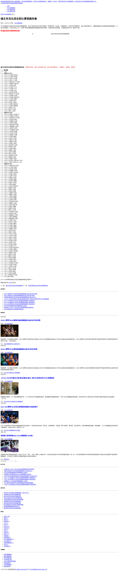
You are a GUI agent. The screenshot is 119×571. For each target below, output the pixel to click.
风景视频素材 (8, 554)
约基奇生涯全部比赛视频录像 (12, 494)
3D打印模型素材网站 (10, 561)
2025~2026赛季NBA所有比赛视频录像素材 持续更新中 (19, 300)
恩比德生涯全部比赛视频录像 (12, 503)
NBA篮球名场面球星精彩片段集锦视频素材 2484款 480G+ (21, 476)
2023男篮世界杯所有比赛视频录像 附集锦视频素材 (19, 482)
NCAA (6, 526)
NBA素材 (14, 344)
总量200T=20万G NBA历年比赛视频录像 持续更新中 (19, 307)
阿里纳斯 (7, 537)
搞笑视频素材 (8, 557)
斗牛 (6, 523)
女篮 (6, 529)
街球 (6, 519)
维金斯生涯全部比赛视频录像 (12, 508)
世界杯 (7, 532)
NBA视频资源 (11, 9)
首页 (8, 6)
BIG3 (6, 534)
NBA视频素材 (11, 8)
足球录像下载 (8, 559)
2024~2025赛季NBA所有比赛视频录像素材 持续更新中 (19, 304)
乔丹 (8, 401)
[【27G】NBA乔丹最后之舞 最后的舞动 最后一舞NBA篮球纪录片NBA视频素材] (9, 394)
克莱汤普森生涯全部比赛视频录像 (38, 285)
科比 (6, 531)
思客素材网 (7, 563)
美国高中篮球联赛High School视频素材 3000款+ (17, 435)
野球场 (7, 521)
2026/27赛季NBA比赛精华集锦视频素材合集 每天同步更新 (20, 293)
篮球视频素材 (8, 542)
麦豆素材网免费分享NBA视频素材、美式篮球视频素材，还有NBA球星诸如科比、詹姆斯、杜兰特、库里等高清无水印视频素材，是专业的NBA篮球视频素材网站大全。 (49, 1)
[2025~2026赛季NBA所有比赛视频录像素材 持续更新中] (9, 422)
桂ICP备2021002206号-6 (21, 569)
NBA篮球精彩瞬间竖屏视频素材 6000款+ (15, 305)
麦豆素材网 (19, 3)
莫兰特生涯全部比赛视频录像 (14, 285)
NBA (10, 282)
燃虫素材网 (7, 566)
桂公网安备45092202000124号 (38, 569)
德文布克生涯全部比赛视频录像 (13, 498)
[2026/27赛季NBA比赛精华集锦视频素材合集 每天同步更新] (9, 336)
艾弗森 (7, 536)
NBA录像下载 (11, 11)
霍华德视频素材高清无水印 (11, 506)
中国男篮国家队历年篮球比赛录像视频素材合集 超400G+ (20, 297)
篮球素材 (7, 546)
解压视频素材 (8, 556)
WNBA (7, 527)
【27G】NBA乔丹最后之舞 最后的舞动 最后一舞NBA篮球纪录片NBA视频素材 (26, 299)
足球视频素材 (8, 564)
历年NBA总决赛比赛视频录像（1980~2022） (16, 492)
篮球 (5, 459)
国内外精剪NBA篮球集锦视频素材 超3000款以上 (18, 471)
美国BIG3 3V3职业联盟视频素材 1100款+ (16, 481)
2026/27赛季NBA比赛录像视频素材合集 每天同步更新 (19, 295)
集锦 (6, 518)
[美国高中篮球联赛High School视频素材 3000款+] (9, 451)
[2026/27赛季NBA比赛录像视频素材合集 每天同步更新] (9, 365)
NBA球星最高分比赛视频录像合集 (14, 309)
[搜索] (16, 461)
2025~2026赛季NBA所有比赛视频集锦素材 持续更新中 (19, 302)
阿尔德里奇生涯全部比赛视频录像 (13, 504)
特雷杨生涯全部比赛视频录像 (12, 501)
